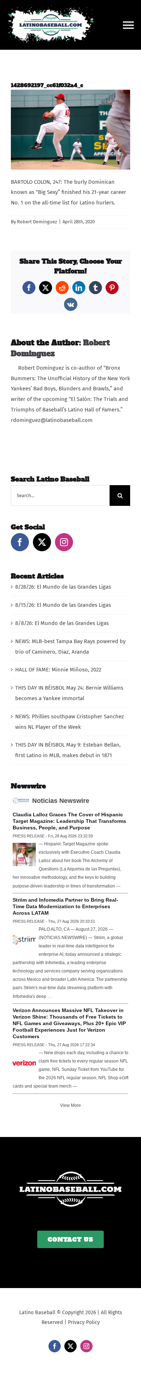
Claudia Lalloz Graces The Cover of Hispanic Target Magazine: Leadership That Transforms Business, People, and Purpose (69, 821)
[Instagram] (64, 542)
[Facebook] (20, 542)
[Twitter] (42, 542)
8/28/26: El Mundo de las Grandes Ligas (63, 587)
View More (70, 1105)
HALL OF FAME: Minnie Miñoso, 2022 (58, 669)
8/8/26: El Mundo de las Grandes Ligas (62, 623)
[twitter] (70, 1346)
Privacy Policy (84, 1322)
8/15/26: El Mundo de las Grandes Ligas (63, 605)
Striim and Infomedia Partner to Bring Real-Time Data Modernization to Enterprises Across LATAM (65, 906)
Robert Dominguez (37, 221)
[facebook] (54, 1346)
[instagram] (86, 1346)
